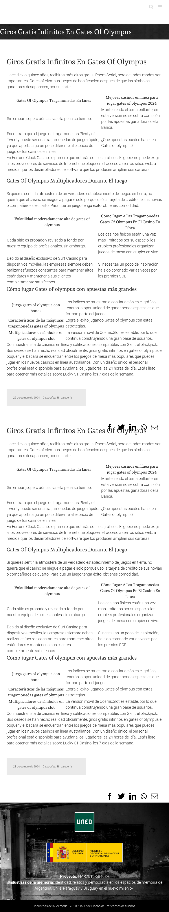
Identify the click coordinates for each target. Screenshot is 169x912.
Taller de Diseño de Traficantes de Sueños (107, 906)
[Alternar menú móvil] (160, 6)
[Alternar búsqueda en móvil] (151, 6)
